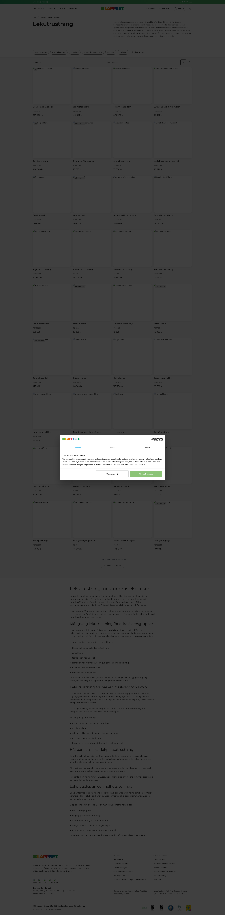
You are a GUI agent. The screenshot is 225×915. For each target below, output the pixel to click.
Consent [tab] (77, 447)
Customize (110, 474)
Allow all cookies (146, 474)
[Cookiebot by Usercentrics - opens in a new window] (152, 439)
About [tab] (147, 447)
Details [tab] (112, 447)
